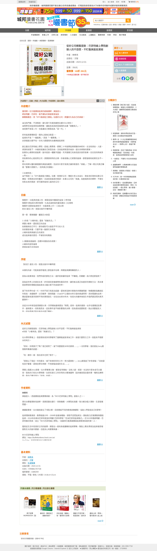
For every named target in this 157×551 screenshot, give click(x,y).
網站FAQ (44, 546)
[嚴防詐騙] (78, 7)
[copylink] (132, 79)
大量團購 (60, 546)
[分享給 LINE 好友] (127, 79)
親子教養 (122, 35)
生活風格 (82, 35)
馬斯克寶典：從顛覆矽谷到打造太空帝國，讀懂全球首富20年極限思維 (125, 196)
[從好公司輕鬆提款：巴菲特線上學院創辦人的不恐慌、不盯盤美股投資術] (27, 95)
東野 (124, 24)
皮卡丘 (134, 24)
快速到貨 (32, 2)
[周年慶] (78, 14)
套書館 (89, 30)
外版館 (68, 30)
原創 (120, 24)
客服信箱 (109, 546)
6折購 (123, 2)
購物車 (135, 2)
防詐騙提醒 (92, 546)
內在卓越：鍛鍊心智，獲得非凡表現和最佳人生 (63, 515)
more (132, 204)
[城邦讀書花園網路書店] (31, 28)
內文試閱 (43, 101)
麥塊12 (115, 24)
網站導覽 (52, 546)
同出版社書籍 (48, 488)
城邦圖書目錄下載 (71, 546)
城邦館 (48, 30)
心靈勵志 (92, 35)
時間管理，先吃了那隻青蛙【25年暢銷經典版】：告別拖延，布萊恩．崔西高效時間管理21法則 (125, 152)
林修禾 (75, 55)
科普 (109, 35)
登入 (104, 2)
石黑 (110, 24)
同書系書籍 (25, 488)
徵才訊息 (36, 546)
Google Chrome (47, 548)
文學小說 (54, 35)
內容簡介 (24, 101)
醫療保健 (101, 35)
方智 (76, 58)
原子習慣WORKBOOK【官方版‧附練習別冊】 (30, 515)
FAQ (42, 538)
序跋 (36, 101)
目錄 (31, 101)
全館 (27, 30)
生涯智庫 (31, 463)
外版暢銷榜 (35, 35)
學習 (115, 35)
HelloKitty (97, 24)
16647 (128, 24)
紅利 (117, 2)
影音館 (130, 30)
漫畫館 (109, 30)
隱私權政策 (83, 546)
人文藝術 (73, 35)
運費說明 (22, 2)
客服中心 (101, 546)
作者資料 (52, 101)
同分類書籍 (36, 488)
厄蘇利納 (104, 24)
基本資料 (61, 101)
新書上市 (45, 35)
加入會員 (111, 2)
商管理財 (64, 35)
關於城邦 (28, 546)
